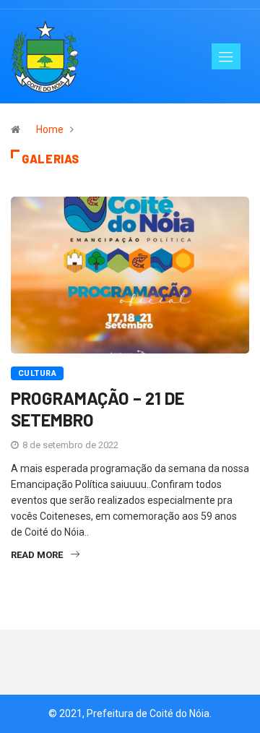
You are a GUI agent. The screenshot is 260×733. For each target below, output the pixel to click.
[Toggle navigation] (226, 56)
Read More (37, 554)
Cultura (37, 373)
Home (50, 129)
